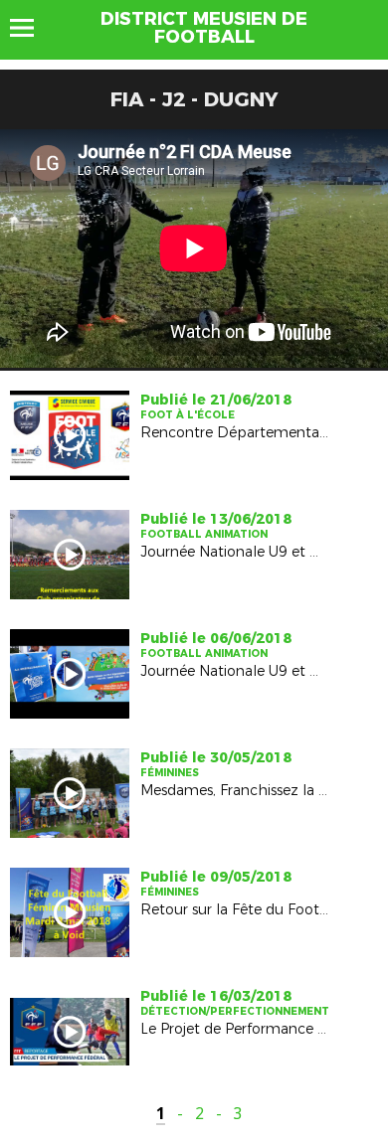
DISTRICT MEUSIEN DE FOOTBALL (203, 28)
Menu (31, 28)
